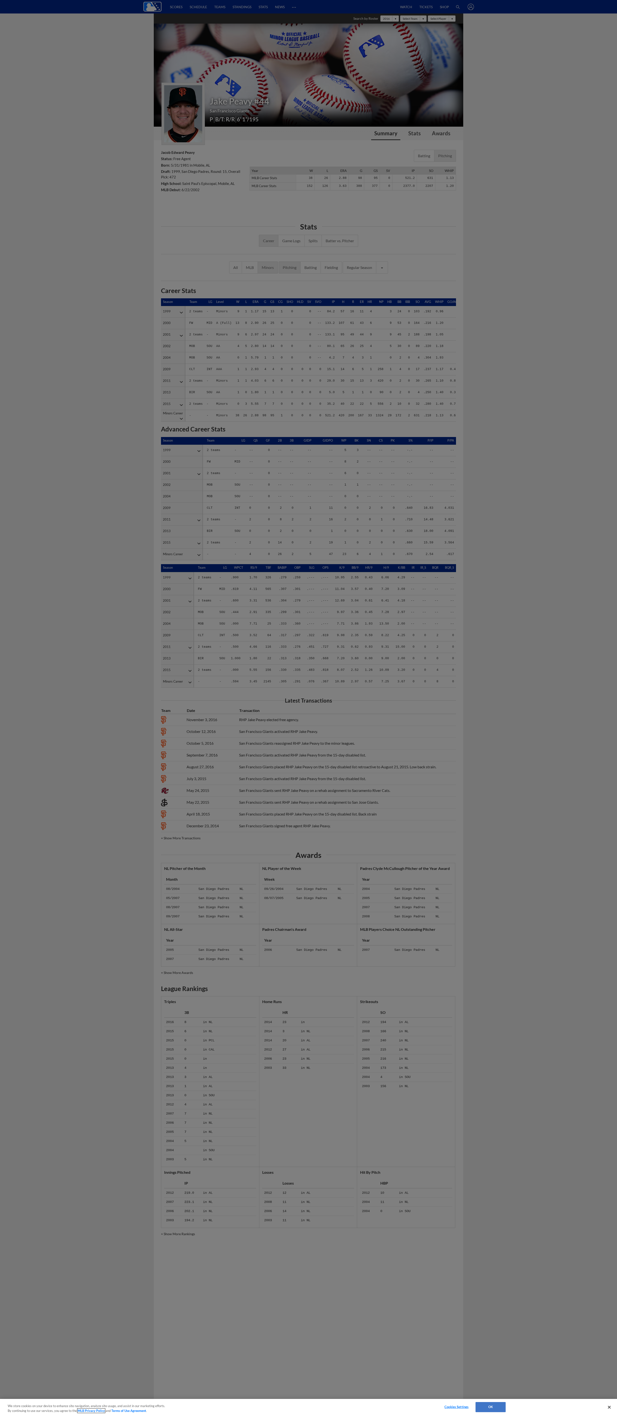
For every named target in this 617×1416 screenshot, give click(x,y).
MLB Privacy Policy (91, 1411)
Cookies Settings (456, 1407)
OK (490, 1407)
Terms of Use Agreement (128, 1411)
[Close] (609, 1407)
